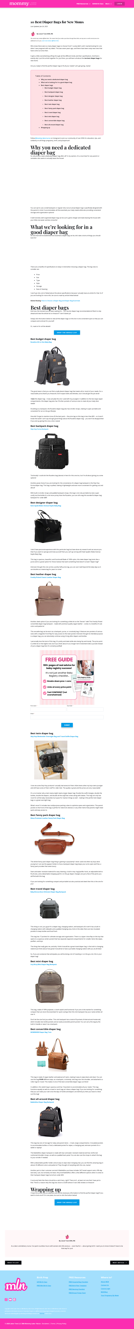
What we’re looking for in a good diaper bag (56, 82)
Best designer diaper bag (54, 96)
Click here (42, 1313)
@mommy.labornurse (42, 138)
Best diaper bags (47, 85)
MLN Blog (104, 1292)
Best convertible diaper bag (55, 121)
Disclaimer (45, 1324)
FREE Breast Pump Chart (77, 1293)
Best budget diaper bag (53, 88)
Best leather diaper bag (53, 100)
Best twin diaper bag (52, 104)
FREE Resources (82, 3)
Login (119, 4)
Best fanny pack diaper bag (54, 108)
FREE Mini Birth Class (44, 1286)
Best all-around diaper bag (54, 125)
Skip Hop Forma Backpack (39, 429)
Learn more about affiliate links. (50, 41)
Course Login (105, 1289)
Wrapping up (45, 128)
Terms (53, 1324)
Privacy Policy (61, 1324)
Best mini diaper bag (52, 116)
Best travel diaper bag (53, 112)
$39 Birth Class (97, 3)
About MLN (105, 1282)
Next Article (118, 1262)
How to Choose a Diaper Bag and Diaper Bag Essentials (61, 301)
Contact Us (105, 1285)
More (107, 3)
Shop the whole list (67, 333)
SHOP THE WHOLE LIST (67, 1202)
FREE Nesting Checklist (77, 1289)
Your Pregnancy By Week (110, 1295)
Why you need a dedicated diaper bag (54, 79)
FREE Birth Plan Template (78, 1286)
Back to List (13, 1262)
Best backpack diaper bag (54, 92)
